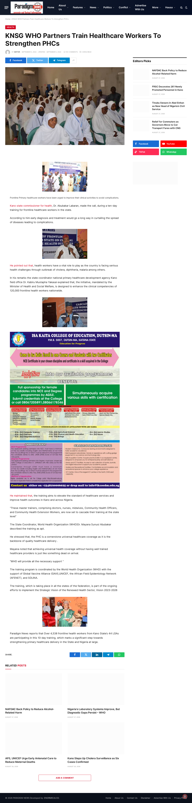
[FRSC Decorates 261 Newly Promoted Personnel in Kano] (141, 90)
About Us (62, 7)
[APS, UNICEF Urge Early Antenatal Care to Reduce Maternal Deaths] (33, 738)
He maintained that (21, 495)
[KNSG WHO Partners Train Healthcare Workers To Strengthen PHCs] (64, 106)
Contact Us (132, 798)
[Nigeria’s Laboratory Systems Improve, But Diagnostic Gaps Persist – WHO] (96, 689)
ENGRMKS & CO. (51, 798)
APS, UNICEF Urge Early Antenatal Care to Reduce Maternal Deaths (30, 760)
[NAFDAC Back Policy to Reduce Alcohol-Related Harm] (33, 689)
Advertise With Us (140, 7)
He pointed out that (21, 265)
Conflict (123, 7)
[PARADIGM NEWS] (27, 7)
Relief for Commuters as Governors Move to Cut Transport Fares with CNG (166, 125)
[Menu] (6, 7)
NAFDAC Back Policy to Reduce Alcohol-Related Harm (29, 711)
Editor (17, 52)
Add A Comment (65, 778)
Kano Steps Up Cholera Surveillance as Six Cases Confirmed (93, 760)
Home (50, 7)
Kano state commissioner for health (31, 205)
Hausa (169, 7)
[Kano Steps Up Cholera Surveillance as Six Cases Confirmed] (96, 738)
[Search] (181, 7)
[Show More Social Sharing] (73, 60)
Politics (107, 7)
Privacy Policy (180, 798)
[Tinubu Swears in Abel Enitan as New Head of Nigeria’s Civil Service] (141, 106)
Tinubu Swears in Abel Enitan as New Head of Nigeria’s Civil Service (168, 106)
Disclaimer (145, 798)
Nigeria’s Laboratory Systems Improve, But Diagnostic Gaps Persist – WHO (94, 711)
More (155, 7)
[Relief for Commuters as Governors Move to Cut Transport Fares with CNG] (141, 125)
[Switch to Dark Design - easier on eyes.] (186, 7)
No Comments (72, 52)
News (93, 7)
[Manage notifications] (185, 796)
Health (10, 27)
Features (78, 7)
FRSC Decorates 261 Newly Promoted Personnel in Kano (167, 88)
